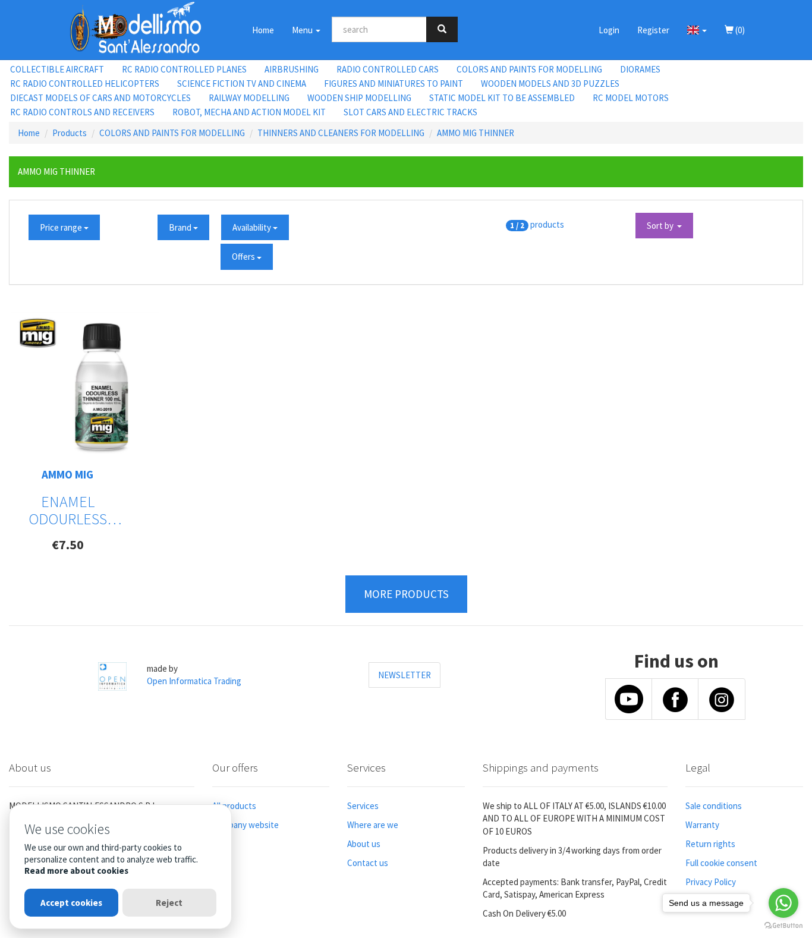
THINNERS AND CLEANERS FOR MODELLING (340, 133)
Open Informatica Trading (194, 681)
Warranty (702, 824)
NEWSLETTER (404, 675)
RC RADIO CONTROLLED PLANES (184, 69)
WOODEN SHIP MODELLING (359, 97)
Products (69, 133)
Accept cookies (71, 902)
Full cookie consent (721, 862)
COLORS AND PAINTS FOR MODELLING (529, 69)
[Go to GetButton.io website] (783, 926)
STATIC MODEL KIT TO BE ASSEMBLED (502, 97)
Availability (252, 227)
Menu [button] (303, 30)
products (547, 224)
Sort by (662, 225)
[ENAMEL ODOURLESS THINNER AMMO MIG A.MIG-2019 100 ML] (85, 386)
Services (363, 805)
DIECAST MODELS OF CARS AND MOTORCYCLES (100, 97)
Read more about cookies (76, 870)
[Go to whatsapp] (783, 903)
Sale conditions (713, 805)
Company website (245, 824)
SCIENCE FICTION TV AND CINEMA (241, 83)
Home (263, 30)
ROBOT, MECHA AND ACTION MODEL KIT (249, 112)
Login (609, 30)
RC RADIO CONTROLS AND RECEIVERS (82, 112)
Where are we (372, 824)
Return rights (710, 843)
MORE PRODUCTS (406, 594)
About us (363, 843)
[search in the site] (442, 29)
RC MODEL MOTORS (631, 97)
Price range (62, 227)
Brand (181, 227)
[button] (697, 29)
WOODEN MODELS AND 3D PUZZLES (550, 83)
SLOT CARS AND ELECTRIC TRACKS (410, 112)
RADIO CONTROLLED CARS (387, 69)
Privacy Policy (710, 881)
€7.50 (68, 544)
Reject (169, 902)
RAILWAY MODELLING (249, 97)
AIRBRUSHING (292, 69)
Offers (244, 256)
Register (653, 30)
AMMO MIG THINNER (475, 133)
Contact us (367, 862)
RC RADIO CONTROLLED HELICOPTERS (84, 83)
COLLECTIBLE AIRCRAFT (57, 69)
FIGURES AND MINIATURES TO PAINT (393, 83)
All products (234, 805)
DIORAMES (640, 69)
